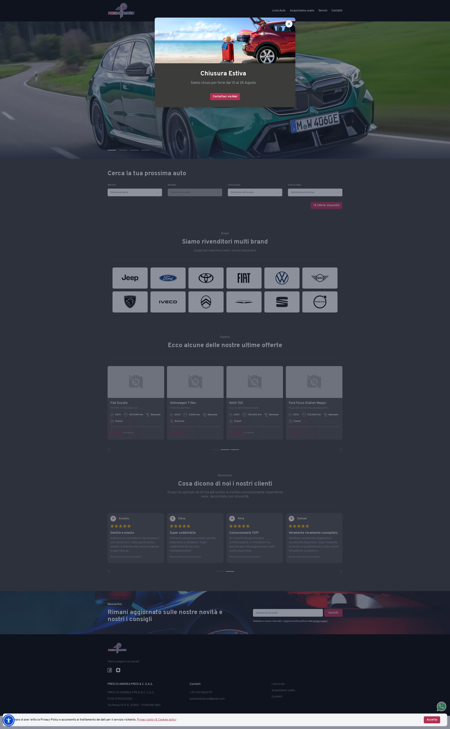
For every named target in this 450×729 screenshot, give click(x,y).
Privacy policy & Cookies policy (156, 720)
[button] (9, 720)
